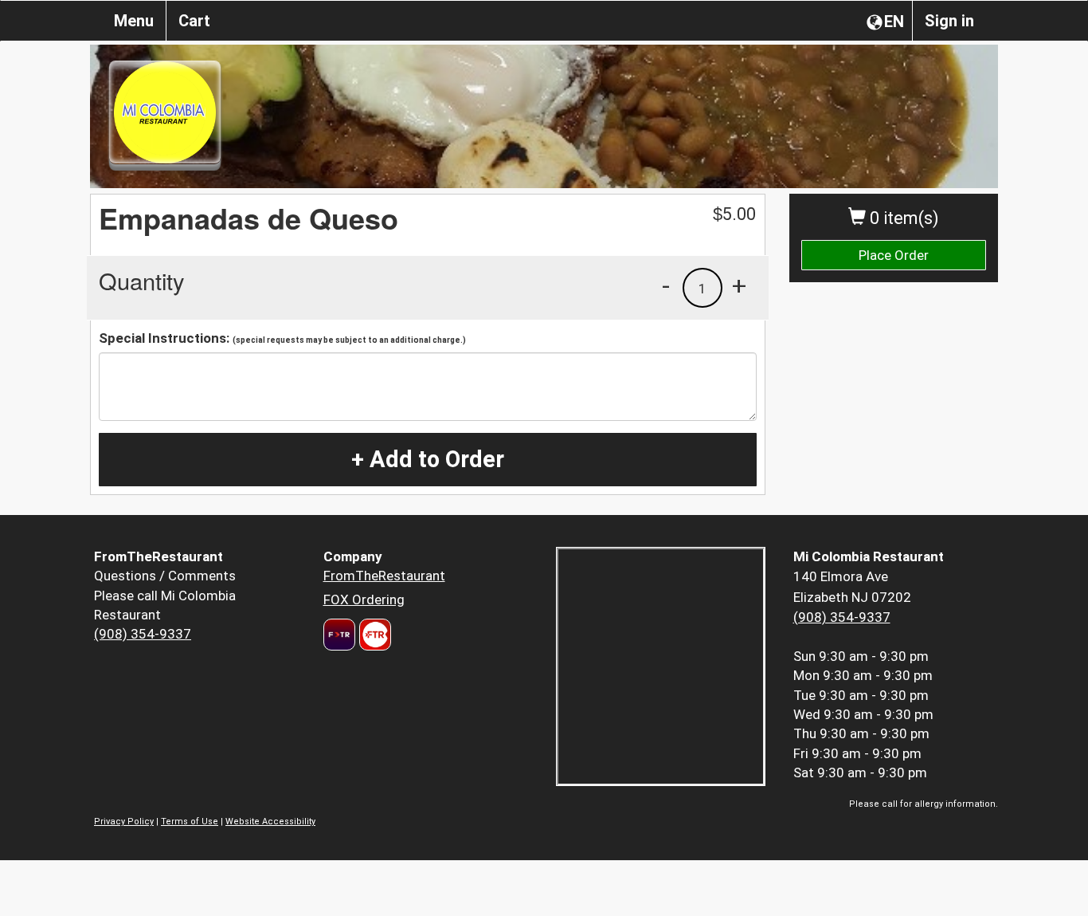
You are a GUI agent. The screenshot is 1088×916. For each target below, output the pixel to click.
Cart (194, 20)
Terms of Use (189, 821)
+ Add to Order (427, 459)
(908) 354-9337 (142, 634)
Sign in (949, 20)
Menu (134, 20)
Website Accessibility (270, 821)
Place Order (894, 255)
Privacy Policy (124, 821)
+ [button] (739, 285)
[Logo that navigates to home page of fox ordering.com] (373, 635)
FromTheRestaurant (384, 576)
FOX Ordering (364, 599)
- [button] (666, 285)
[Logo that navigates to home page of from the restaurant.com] (339, 635)
